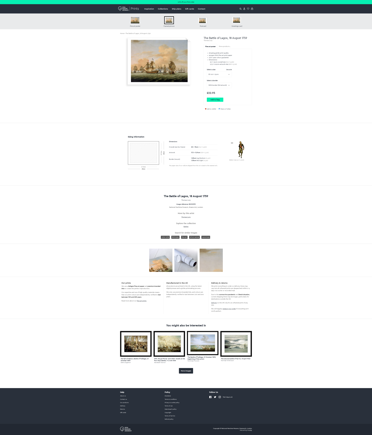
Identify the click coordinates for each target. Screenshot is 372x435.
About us (123, 396)
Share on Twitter (225, 109)
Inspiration (149, 9)
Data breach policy (171, 409)
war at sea (205, 237)
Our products (124, 402)
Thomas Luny (208, 40)
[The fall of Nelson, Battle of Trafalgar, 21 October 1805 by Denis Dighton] (136, 344)
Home (122, 33)
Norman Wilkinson (227, 360)
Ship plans (176, 9)
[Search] (240, 8)
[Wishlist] (248, 8)
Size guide (229, 69)
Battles (186, 226)
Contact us (123, 399)
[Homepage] (129, 8)
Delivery (214, 303)
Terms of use (169, 406)
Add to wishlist (211, 109)
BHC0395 (175, 237)
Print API (242, 430)
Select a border (212, 80)
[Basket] (252, 8)
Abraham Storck (160, 362)
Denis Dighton (126, 362)
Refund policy (169, 419)
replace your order (229, 309)
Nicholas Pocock (193, 361)
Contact (201, 9)
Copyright (168, 412)
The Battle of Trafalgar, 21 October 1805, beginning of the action (202, 358)
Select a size (219, 69)
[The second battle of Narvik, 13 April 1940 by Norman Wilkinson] (236, 344)
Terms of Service (170, 416)
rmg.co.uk (229, 397)
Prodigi (249, 430)
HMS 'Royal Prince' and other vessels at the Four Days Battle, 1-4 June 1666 (169, 359)
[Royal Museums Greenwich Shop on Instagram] (220, 397)
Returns (122, 409)
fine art (184, 237)
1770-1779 (165, 237)
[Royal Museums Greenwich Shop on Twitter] (215, 397)
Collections (163, 9)
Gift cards (189, 9)
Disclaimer (168, 396)
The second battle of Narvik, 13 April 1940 (235, 359)
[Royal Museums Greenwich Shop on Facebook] (210, 397)
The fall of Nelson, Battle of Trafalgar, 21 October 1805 (135, 359)
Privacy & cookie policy (172, 402)
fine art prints (141, 301)
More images (186, 371)
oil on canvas (194, 237)
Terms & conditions (171, 399)
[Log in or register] (244, 8)
